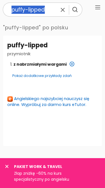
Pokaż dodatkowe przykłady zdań (42, 75)
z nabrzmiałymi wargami (40, 64)
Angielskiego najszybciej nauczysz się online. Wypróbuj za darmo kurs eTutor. (48, 101)
